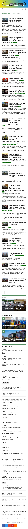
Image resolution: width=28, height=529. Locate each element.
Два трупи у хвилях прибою (16, 254)
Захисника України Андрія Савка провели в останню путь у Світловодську (13, 466)
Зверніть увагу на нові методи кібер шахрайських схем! (11, 394)
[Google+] (9, 525)
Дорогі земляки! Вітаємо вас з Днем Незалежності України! (11, 438)
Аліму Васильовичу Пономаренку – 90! (11, 444)
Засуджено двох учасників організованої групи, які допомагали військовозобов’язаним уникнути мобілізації (14, 401)
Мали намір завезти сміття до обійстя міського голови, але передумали (13, 39)
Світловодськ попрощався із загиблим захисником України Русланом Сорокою (12, 478)
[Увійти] (24, 9)
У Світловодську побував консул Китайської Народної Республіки (13, 241)
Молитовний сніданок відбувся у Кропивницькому (10, 378)
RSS (25, 519)
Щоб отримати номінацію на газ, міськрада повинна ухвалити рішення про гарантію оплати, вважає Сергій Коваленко (14, 157)
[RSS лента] (15, 525)
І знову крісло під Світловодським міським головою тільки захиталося (12, 67)
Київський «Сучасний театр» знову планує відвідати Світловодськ (17, 207)
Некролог (5, 447)
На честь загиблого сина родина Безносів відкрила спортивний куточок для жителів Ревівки (12, 352)
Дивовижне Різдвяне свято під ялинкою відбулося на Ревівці (12, 358)
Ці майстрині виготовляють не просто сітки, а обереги (13, 364)
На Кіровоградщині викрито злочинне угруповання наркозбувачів (11, 413)
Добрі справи (7, 346)
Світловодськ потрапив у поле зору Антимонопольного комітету (14, 225)
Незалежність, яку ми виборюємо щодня (12, 427)
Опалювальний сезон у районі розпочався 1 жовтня (17, 280)
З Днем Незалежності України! (9, 422)
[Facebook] (3, 525)
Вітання (5, 418)
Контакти (20, 519)
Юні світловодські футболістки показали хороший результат (12, 494)
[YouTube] (12, 525)
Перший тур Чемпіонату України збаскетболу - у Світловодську (14, 500)
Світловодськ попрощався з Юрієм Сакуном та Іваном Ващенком (14, 472)
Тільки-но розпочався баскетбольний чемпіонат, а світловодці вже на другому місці (14, 121)
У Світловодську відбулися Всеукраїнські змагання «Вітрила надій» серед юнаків (12, 487)
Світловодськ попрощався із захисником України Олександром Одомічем (12, 460)
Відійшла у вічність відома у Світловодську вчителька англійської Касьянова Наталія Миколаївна (13, 453)
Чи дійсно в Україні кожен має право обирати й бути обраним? (12, 20)
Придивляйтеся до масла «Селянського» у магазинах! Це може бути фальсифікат (14, 53)
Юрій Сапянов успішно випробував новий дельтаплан (17, 104)
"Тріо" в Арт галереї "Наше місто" (16, 79)
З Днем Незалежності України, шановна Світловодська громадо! (12, 432)
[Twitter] (6, 525)
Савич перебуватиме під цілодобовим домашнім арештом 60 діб (11, 388)
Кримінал (5, 382)
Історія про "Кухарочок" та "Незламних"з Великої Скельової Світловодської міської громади (12, 372)
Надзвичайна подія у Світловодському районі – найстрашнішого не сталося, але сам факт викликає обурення (13, 139)
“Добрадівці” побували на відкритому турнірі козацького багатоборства (13, 506)
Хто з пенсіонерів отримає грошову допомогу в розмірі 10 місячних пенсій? (13, 174)
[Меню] (2, 9)
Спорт (4, 297)
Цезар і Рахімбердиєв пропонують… (17, 264)
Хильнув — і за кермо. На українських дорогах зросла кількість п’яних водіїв (13, 407)
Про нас (4, 519)
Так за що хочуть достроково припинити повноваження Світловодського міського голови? (14, 187)
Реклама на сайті (11, 519)
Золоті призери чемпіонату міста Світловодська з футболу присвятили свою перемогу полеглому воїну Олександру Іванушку (14, 513)
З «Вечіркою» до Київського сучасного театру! (17, 91)
